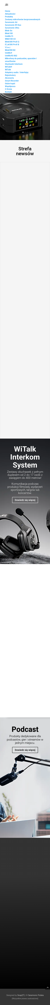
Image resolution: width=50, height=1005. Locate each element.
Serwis (7, 969)
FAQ (6, 982)
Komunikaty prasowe (13, 944)
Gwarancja (9, 979)
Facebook (8, 951)
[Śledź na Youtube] (24, 870)
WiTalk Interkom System (25, 457)
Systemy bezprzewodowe (14, 913)
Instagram (9, 955)
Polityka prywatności (13, 975)
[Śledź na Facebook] (29, 870)
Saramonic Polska (36, 995)
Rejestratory (9, 924)
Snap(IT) (21, 995)
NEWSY (18, 211)
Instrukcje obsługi (11, 972)
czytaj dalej (13, 248)
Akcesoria (8, 927)
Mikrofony (9, 917)
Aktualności (9, 941)
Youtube (8, 948)
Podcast (25, 729)
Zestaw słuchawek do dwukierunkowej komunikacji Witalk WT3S (24, 291)
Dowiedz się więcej (25, 500)
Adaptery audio (11, 920)
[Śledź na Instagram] (19, 870)
